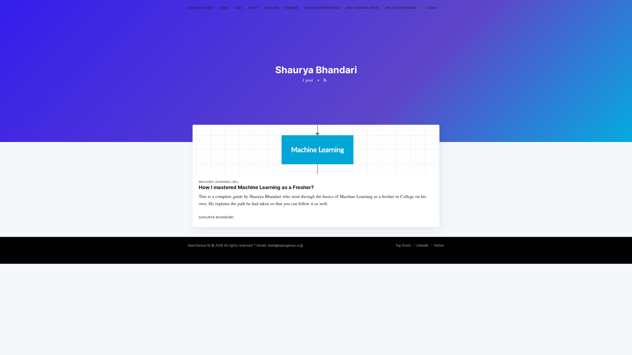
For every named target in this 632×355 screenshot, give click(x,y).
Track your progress (322, 8)
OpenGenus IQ (199, 245)
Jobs (238, 8)
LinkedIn (422, 245)
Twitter (439, 245)
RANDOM (291, 8)
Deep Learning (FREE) (362, 8)
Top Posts (403, 245)
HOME (223, 8)
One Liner (271, 8)
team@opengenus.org (285, 245)
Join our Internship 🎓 (402, 8)
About (253, 8)
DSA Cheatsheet (201, 8)
